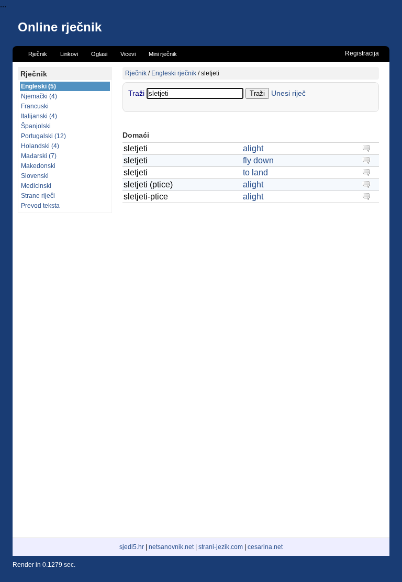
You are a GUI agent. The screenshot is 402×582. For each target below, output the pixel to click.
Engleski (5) (38, 86)
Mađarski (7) (39, 156)
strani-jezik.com (220, 547)
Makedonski (38, 166)
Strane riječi (38, 195)
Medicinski (36, 185)
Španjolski (36, 126)
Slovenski (35, 176)
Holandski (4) (40, 146)
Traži (137, 93)
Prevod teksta (40, 205)
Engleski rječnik (173, 73)
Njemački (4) (39, 96)
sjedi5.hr (131, 547)
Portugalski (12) (43, 136)
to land (255, 172)
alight (253, 148)
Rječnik (136, 73)
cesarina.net (265, 547)
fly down (258, 160)
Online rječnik (60, 27)
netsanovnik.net (171, 547)
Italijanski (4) (39, 116)
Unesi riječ (288, 93)
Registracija (362, 53)
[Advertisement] (65, 375)
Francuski (35, 106)
